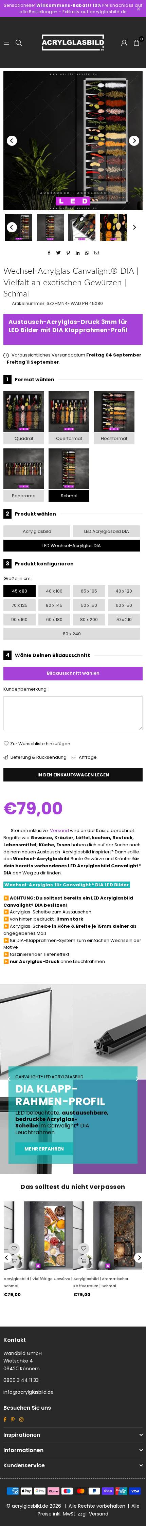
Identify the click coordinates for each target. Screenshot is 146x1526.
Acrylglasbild (37, 531)
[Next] (134, 141)
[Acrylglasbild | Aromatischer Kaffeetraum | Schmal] (107, 1235)
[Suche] (19, 42)
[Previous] (12, 141)
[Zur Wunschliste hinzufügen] (14, 1248)
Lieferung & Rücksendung (38, 757)
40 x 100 (54, 591)
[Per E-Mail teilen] (96, 252)
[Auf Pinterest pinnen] (68, 252)
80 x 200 (89, 619)
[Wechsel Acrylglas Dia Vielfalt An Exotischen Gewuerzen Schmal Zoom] (113, 227)
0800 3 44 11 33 (21, 1380)
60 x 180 (54, 619)
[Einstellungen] (124, 42)
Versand (59, 830)
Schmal (69, 495)
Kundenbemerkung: (25, 689)
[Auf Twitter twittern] (58, 252)
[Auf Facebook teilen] (49, 252)
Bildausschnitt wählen (73, 673)
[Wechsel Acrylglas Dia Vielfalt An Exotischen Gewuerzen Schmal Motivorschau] (50, 227)
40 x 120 (123, 591)
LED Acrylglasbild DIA (106, 531)
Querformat (69, 438)
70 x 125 (20, 605)
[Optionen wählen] (14, 1260)
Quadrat (24, 438)
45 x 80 (19, 591)
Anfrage (87, 757)
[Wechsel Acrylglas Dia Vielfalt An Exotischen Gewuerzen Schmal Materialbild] (81, 227)
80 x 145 (54, 605)
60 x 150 (124, 605)
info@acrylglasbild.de (28, 1392)
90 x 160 (19, 619)
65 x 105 (89, 591)
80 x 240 (72, 634)
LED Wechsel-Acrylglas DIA (71, 545)
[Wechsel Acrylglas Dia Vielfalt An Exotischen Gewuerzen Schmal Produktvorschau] (18, 227)
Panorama (24, 495)
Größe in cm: (17, 578)
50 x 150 (89, 605)
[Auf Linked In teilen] (77, 252)
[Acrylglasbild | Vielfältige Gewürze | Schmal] (38, 1235)
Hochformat (114, 438)
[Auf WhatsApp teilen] (87, 252)
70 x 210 (124, 619)
